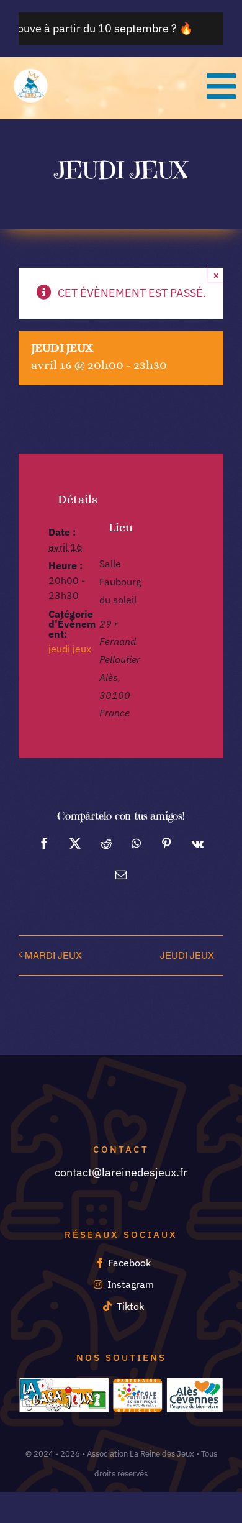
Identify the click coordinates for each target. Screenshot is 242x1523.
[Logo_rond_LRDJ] (31, 73)
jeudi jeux (69, 649)
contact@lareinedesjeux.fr (121, 1172)
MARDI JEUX (53, 954)
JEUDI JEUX (187, 954)
